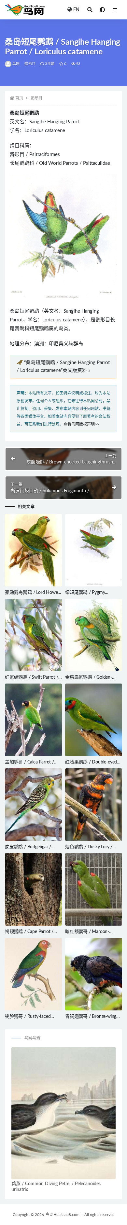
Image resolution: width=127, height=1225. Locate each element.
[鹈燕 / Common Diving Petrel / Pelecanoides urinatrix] (63, 1113)
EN (76, 9)
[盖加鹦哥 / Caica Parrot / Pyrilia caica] (33, 720)
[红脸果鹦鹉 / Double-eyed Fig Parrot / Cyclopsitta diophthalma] (93, 720)
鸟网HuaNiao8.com (62, 1215)
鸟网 (16, 64)
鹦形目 (29, 64)
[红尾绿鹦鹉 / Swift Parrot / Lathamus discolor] (33, 635)
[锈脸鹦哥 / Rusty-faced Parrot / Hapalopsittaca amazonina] (33, 974)
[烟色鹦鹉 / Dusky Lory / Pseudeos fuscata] (93, 804)
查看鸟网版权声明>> (81, 424)
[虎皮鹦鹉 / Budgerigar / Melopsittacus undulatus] (33, 804)
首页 (19, 98)
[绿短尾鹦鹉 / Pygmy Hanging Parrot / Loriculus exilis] (93, 550)
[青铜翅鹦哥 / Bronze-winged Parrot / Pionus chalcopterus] (93, 974)
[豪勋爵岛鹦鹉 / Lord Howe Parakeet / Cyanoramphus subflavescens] (33, 550)
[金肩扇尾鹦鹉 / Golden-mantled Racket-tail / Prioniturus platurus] (93, 635)
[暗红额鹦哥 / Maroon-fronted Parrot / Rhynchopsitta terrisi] (93, 889)
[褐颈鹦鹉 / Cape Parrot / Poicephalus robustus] (33, 889)
